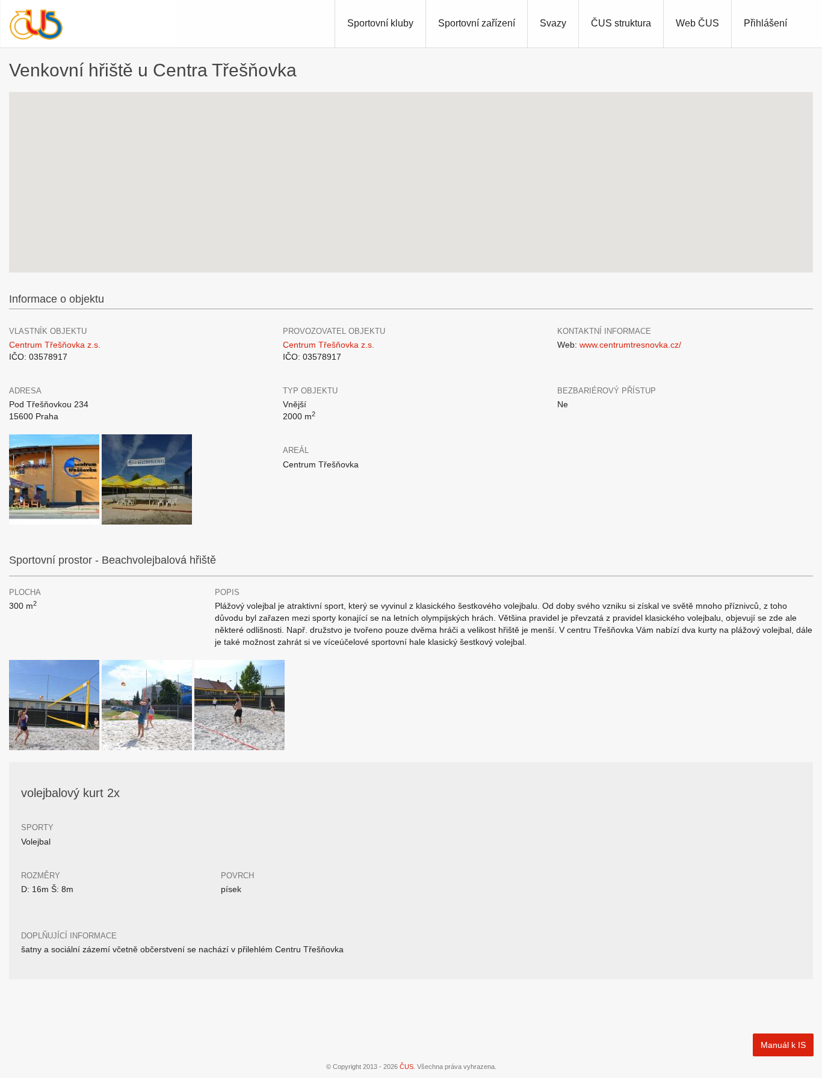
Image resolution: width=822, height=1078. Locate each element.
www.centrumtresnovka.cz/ (630, 345)
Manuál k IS (783, 1045)
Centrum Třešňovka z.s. (54, 345)
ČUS (406, 1066)
